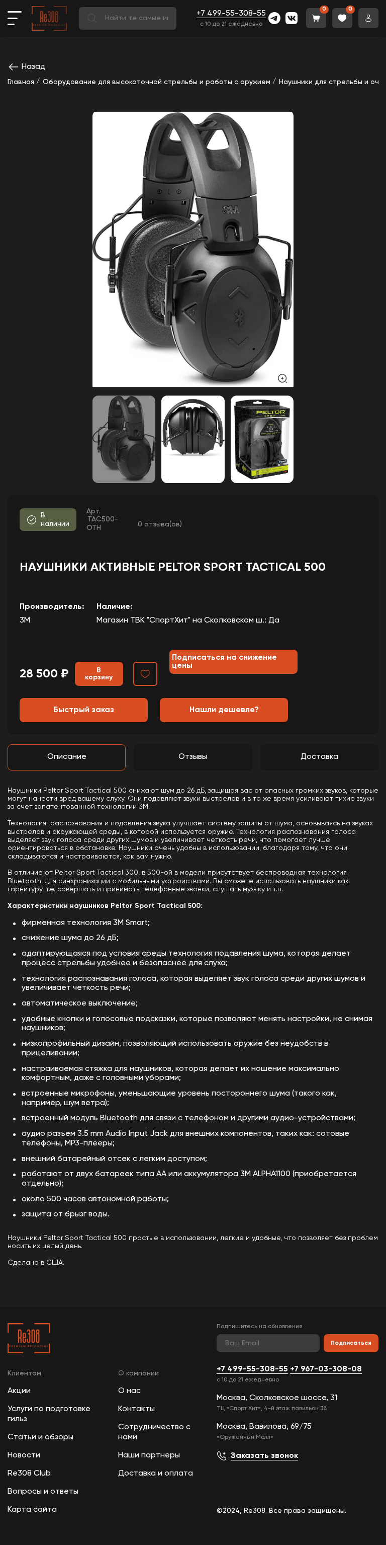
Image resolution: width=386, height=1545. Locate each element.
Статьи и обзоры (40, 1437)
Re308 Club (29, 1474)
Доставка (319, 757)
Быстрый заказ (83, 710)
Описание (66, 757)
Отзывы (192, 757)
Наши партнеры (149, 1455)
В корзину (99, 674)
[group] (193, 250)
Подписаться (351, 1343)
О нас (129, 1391)
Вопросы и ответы (43, 1492)
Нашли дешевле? (224, 710)
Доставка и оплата (155, 1474)
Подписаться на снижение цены (224, 662)
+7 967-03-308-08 (326, 1369)
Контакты (136, 1409)
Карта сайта (32, 1510)
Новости (24, 1455)
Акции (19, 1391)
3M (25, 620)
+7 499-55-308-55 (231, 14)
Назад (33, 67)
